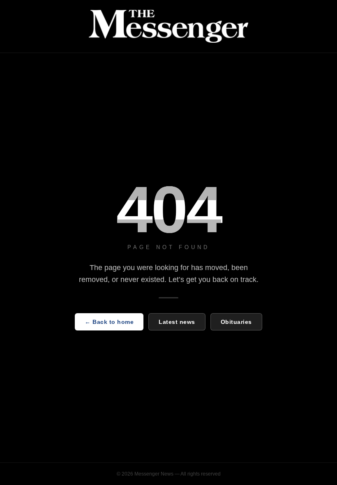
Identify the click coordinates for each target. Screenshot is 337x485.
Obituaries (236, 322)
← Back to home (109, 322)
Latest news (177, 322)
